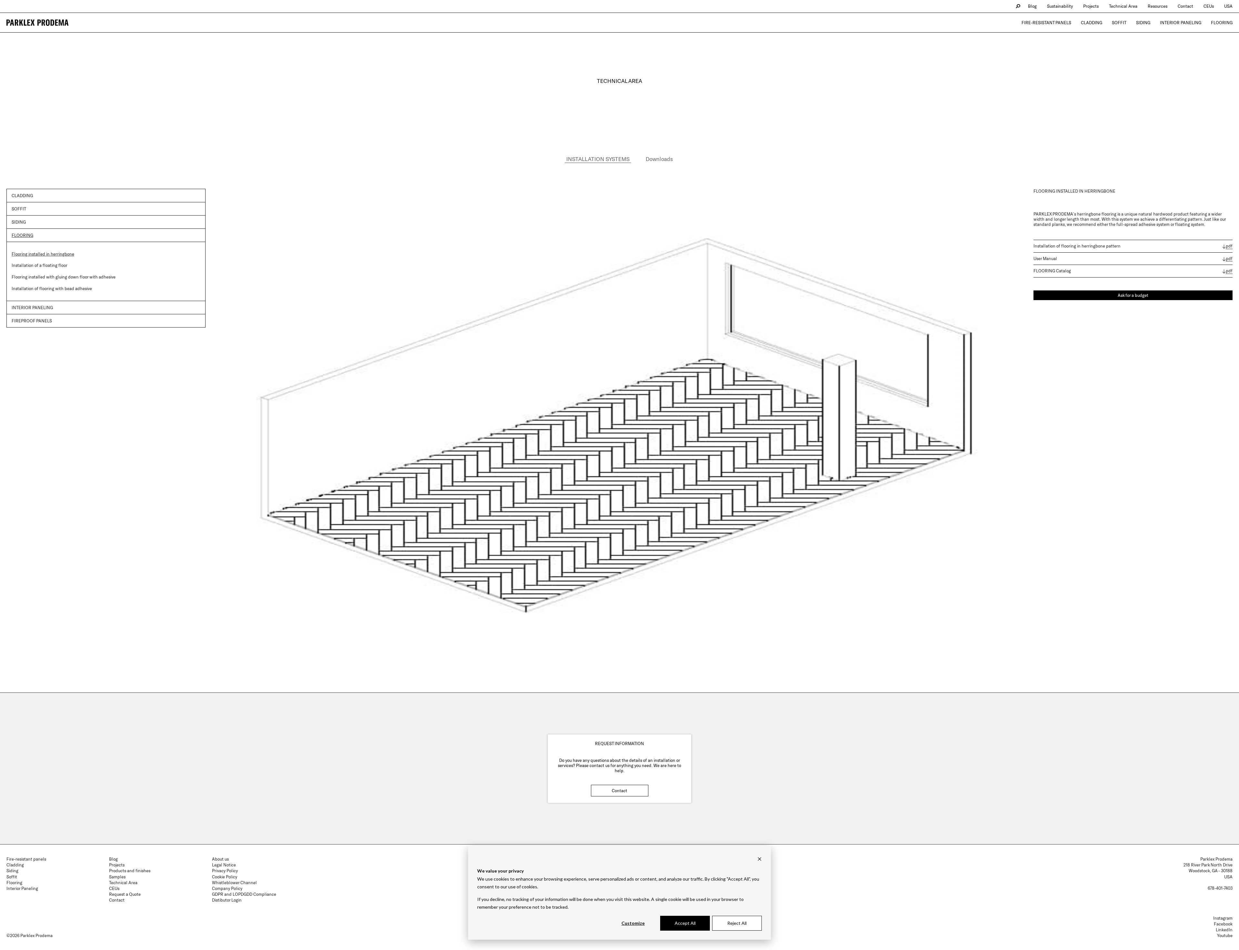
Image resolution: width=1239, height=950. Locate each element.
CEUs (1209, 6)
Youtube (1225, 935)
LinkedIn (1224, 929)
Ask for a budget (1133, 295)
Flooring (1222, 22)
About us (220, 859)
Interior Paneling (1180, 22)
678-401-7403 (1220, 888)
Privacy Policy (225, 870)
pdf (1229, 246)
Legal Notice (224, 864)
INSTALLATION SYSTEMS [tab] (598, 159)
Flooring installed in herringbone (43, 254)
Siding (1143, 22)
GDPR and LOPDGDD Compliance (244, 894)
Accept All (685, 923)
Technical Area (1123, 6)
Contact (619, 790)
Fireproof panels (32, 320)
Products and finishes (129, 870)
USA (1228, 6)
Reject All (737, 923)
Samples (117, 876)
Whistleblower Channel (234, 882)
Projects (1091, 6)
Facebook (1223, 923)
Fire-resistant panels (1046, 22)
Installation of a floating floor (39, 265)
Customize (633, 923)
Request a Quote (125, 894)
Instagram (1223, 918)
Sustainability (1060, 6)
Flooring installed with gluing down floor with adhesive (64, 276)
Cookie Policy (224, 876)
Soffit (1119, 22)
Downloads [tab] (659, 159)
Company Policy (227, 888)
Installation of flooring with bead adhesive (52, 288)
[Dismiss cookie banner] (759, 859)
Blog (1032, 6)
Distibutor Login (227, 900)
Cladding (1091, 22)
